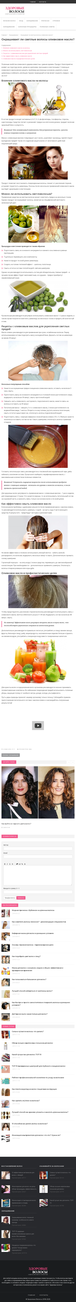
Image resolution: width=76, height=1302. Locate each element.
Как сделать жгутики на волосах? (26, 1101)
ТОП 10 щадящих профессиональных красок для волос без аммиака (23, 1233)
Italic (7, 864)
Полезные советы (47, 27)
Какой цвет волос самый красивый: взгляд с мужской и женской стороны (32, 771)
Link (22, 864)
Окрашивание (32, 21)
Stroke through (12, 864)
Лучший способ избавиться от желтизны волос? (32, 991)
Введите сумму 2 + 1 (11, 888)
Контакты (42, 2)
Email (5, 853)
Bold (5, 864)
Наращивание (9, 27)
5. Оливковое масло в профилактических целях (18, 59)
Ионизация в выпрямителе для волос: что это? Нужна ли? (36, 1135)
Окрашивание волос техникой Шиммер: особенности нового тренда (23, 1220)
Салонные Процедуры (27, 27)
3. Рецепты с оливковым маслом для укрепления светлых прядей (24, 53)
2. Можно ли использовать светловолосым (16, 51)
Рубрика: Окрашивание (11, 755)
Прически (45, 21)
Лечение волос (9, 21)
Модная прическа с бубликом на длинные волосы (33, 910)
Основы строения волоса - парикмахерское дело (32, 945)
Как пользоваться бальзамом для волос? (29, 979)
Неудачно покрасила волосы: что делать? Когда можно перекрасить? (24, 1247)
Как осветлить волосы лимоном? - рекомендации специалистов (39, 922)
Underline (10, 864)
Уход (21, 21)
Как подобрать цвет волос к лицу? (26, 956)
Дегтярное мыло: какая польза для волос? (30, 1014)
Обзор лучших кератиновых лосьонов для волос (32, 1043)
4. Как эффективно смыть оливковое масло (16, 56)
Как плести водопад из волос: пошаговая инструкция (34, 1089)
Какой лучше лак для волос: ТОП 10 (26, 1055)
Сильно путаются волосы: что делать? (28, 1031)
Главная (33, 2)
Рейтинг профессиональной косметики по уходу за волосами (38, 1078)
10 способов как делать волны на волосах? (30, 1124)
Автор (5, 845)
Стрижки (56, 21)
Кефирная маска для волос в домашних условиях (33, 933)
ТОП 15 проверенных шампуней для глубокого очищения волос (38, 1066)
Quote (17, 864)
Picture (25, 864)
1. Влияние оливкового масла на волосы (15, 48)
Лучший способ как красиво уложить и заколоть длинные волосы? (40, 1112)
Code (20, 864)
